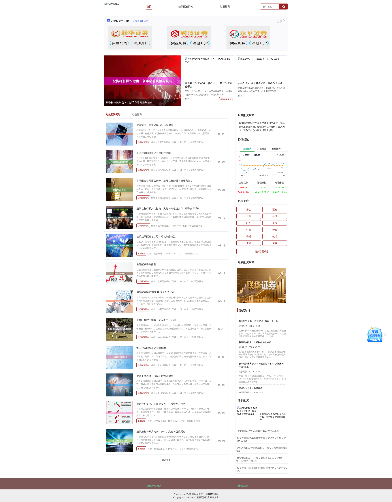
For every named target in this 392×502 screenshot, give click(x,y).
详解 (248, 229)
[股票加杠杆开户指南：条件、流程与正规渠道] (119, 440)
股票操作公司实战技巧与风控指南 (154, 125)
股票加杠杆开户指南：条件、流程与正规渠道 (160, 431)
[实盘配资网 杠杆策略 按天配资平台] (119, 301)
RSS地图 (203, 494)
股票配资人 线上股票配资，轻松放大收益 (260, 83)
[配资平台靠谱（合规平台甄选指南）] (119, 384)
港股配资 (225, 6)
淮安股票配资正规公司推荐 (151, 348)
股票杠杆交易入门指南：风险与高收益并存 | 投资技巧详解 (168, 208)
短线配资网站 (185, 6)
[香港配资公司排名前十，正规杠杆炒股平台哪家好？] (119, 189)
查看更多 (166, 460)
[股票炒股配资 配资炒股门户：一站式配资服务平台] (208, 60)
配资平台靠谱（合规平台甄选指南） (156, 375)
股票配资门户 (203, 497)
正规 (248, 243)
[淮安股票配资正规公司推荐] (119, 356)
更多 (280, 21)
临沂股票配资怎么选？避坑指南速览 (156, 236)
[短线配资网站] (111, 6)
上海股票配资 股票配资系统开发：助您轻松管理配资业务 (273, 416)
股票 (248, 216)
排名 (248, 209)
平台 (274, 222)
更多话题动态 (262, 251)
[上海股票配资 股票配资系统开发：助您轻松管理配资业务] (247, 416)
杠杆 (248, 222)
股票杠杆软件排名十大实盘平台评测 (156, 320)
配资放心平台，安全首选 (250, 381)
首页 (149, 6)
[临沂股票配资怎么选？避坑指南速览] (119, 245)
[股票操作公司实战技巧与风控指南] (119, 133)
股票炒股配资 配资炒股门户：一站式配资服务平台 (208, 84)
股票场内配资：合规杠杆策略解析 (255, 335)
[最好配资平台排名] (119, 273)
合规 (248, 236)
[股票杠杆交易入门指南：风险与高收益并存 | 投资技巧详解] (119, 217)
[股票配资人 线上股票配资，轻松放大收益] (261, 58)
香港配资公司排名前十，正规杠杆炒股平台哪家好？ (164, 180)
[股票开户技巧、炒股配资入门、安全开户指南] (119, 412)
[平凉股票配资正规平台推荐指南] (119, 161)
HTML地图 (213, 494)
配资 (274, 209)
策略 (274, 243)
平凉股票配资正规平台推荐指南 (153, 152)
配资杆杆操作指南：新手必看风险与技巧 (129, 102)
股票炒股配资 (225, 99)
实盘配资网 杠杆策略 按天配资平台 (155, 292)
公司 (274, 216)
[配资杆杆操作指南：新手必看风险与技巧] (142, 80)
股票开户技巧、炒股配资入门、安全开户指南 (160, 403)
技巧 (274, 236)
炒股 (274, 229)
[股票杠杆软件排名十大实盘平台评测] (119, 328)
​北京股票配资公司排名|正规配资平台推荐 (258, 431)
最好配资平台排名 (146, 264)
